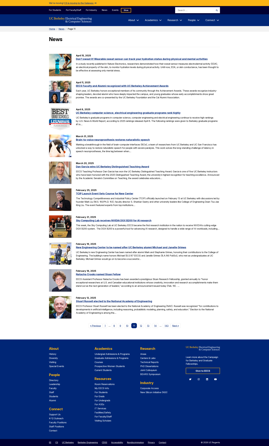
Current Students (103, 370)
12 (141, 325)
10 (127, 325)
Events (115, 10)
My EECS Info (102, 388)
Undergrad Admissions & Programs (112, 354)
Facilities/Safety (103, 412)
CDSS (104, 442)
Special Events (56, 366)
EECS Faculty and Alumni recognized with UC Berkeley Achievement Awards (122, 85)
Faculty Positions (58, 422)
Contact (53, 430)
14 (155, 325)
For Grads (100, 396)
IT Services (100, 408)
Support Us (55, 414)
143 (167, 325)
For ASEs (99, 404)
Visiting (52, 362)
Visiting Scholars (103, 420)
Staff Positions (56, 426)
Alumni (52, 400)
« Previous (96, 325)
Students (53, 396)
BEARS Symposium (150, 374)
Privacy (151, 442)
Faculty (53, 388)
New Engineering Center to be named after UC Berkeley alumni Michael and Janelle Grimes (131, 247)
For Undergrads (102, 400)
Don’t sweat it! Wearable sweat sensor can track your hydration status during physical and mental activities (142, 58)
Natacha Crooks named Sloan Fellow (98, 274)
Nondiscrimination (135, 442)
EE (50, 442)
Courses (99, 362)
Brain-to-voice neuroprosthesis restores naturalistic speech (113, 139)
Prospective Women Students (110, 366)
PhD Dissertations (149, 366)
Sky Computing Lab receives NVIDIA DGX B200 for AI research (113, 220)
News (104, 10)
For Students (55, 10)
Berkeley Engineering (88, 442)
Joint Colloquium (148, 370)
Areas (143, 354)
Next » (176, 325)
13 (148, 325)
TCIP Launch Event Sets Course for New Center (104, 193)
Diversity (53, 358)
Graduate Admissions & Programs (111, 358)
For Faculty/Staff (73, 10)
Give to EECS (203, 370)
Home (52, 28)
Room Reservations (105, 384)
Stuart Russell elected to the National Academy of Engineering (114, 301)
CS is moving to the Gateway (79, 3)
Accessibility (117, 442)
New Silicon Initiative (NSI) (153, 392)
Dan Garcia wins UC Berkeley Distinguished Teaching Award (112, 166)
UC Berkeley (68, 442)
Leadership (54, 384)
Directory (53, 380)
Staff (51, 392)
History (52, 354)
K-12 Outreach (56, 418)
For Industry (91, 10)
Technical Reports (149, 362)
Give (126, 10)
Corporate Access (149, 388)
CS (56, 442)
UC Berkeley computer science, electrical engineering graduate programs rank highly (128, 112)
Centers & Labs (148, 358)
